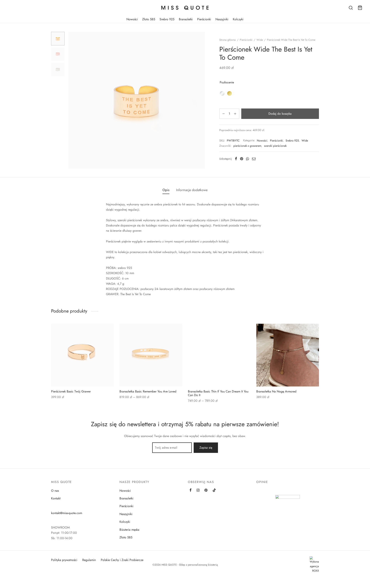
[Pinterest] (242, 158)
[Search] (350, 7)
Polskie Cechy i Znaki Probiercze (122, 560)
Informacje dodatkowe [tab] (192, 189)
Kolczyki (238, 19)
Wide (259, 40)
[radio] (222, 93)
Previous (72, 100)
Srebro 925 (167, 19)
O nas (55, 490)
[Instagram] (198, 490)
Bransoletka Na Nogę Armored (276, 391)
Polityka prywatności (64, 560)
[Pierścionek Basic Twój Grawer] (82, 355)
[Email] (254, 158)
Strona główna (227, 40)
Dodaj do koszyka (280, 113)
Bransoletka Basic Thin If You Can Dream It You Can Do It (218, 393)
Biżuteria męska (129, 529)
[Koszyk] (360, 7)
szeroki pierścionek (275, 146)
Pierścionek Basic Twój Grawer (71, 391)
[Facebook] (236, 158)
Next (201, 100)
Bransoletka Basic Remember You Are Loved (147, 391)
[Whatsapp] (248, 158)
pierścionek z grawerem (247, 146)
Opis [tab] (165, 189)
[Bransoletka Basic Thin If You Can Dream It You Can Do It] (219, 355)
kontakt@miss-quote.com (66, 513)
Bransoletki (186, 19)
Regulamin (89, 560)
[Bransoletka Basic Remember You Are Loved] (150, 355)
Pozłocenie (227, 82)
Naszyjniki (221, 19)
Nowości (132, 19)
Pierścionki (204, 19)
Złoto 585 (148, 19)
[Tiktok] (214, 490)
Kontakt (56, 498)
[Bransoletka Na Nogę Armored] (287, 355)
